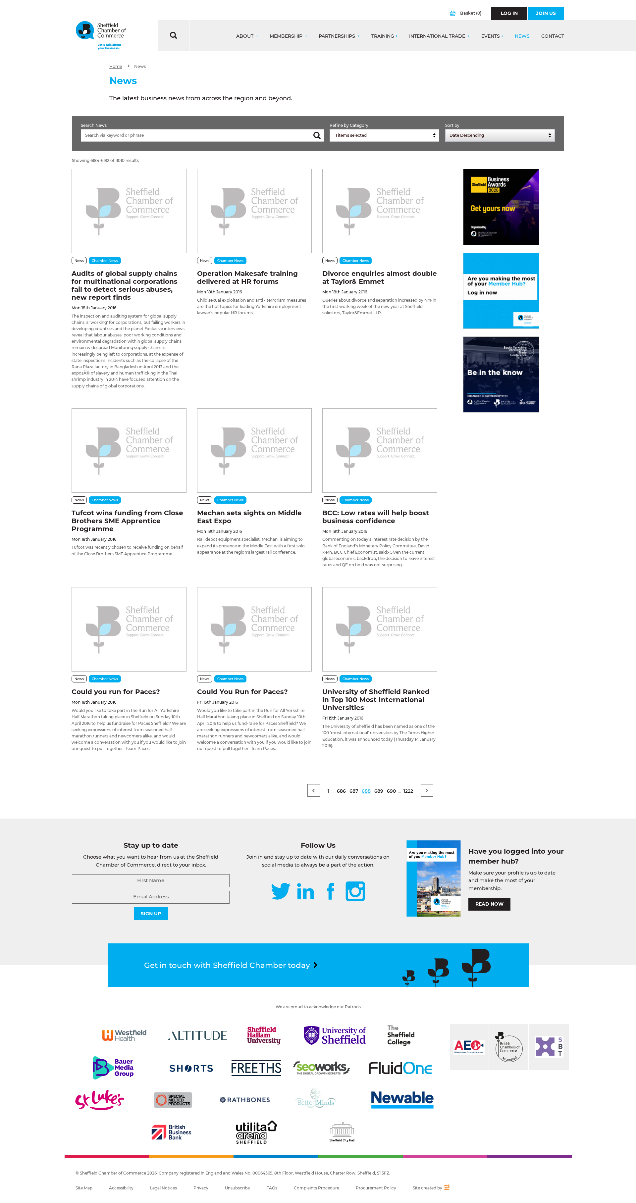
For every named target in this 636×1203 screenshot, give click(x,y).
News (522, 36)
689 (378, 791)
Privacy (200, 1187)
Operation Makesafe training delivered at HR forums (247, 277)
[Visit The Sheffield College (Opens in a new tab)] (401, 1035)
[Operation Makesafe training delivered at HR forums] (254, 211)
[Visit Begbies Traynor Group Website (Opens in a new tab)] (508, 1047)
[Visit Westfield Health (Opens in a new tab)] (124, 1035)
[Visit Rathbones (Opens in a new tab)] (245, 1100)
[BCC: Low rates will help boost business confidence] (379, 450)
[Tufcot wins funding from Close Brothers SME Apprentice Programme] (129, 450)
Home (115, 66)
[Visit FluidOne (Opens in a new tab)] (400, 1067)
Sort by (452, 125)
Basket (470, 13)
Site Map (84, 1187)
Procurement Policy (376, 1187)
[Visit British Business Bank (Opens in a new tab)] (171, 1132)
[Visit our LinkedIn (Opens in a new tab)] (305, 891)
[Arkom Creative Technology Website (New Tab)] (446, 1188)
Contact (552, 36)
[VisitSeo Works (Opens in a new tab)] (321, 1067)
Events (490, 36)
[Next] (427, 790)
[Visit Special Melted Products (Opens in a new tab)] (173, 1100)
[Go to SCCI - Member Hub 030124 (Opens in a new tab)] (501, 291)
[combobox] (384, 135)
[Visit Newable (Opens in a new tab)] (402, 1100)
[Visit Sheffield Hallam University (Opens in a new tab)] (264, 1035)
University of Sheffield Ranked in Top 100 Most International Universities (376, 700)
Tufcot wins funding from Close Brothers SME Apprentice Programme (127, 521)
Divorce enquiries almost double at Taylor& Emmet (379, 277)
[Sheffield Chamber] (101, 35)
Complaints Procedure (316, 1187)
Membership (287, 36)
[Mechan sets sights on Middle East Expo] (254, 450)
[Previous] (313, 790)
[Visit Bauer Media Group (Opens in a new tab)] (113, 1067)
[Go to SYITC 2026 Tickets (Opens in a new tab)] (501, 374)
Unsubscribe (237, 1187)
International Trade (437, 36)
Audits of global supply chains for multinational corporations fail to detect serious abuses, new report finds (125, 285)
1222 (408, 791)
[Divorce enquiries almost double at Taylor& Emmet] (379, 211)
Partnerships (337, 36)
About (245, 36)
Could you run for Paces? (116, 692)
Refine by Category (349, 125)
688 (366, 791)
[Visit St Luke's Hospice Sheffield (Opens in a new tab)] (100, 1100)
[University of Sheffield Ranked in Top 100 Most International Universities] (379, 629)
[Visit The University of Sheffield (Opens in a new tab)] (335, 1035)
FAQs (271, 1187)
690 (391, 791)
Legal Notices (163, 1187)
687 (353, 791)
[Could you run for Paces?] (129, 629)
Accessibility (121, 1187)
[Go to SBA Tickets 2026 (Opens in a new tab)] (501, 207)
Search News (94, 125)
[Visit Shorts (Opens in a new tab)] (191, 1067)
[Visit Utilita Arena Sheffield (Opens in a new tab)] (257, 1132)
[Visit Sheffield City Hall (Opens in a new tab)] (342, 1132)
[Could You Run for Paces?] (254, 629)
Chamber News (105, 261)
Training (382, 36)
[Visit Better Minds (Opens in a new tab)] (317, 1100)
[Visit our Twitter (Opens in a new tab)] (281, 891)
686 (341, 791)
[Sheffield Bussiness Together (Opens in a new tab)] (549, 1047)
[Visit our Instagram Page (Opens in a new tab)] (355, 891)
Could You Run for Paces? (242, 692)
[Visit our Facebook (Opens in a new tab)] (330, 891)
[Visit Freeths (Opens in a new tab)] (256, 1067)
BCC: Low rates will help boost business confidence (375, 517)
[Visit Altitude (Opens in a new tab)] (198, 1035)
